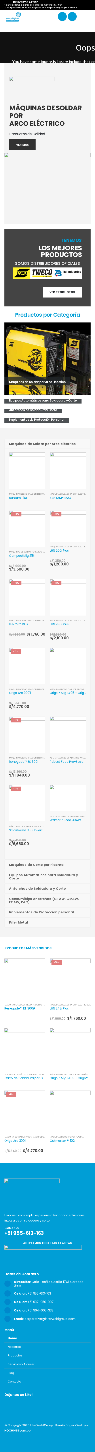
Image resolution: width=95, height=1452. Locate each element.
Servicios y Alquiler (21, 1364)
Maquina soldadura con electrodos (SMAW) (34, 493)
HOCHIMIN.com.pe (17, 1430)
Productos (15, 1355)
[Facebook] (62, 16)
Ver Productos (62, 292)
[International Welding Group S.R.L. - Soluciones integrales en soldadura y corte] (13, 16)
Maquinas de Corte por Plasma (67, 1136)
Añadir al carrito (38, 518)
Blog (11, 1373)
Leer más (38, 460)
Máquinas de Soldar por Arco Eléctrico (31, 551)
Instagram (16, 1442)
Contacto (14, 1381)
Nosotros (14, 1347)
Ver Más (22, 145)
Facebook (8, 1442)
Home (12, 1338)
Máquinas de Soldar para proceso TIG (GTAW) (29, 1004)
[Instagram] (72, 16)
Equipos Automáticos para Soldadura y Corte (29, 1074)
